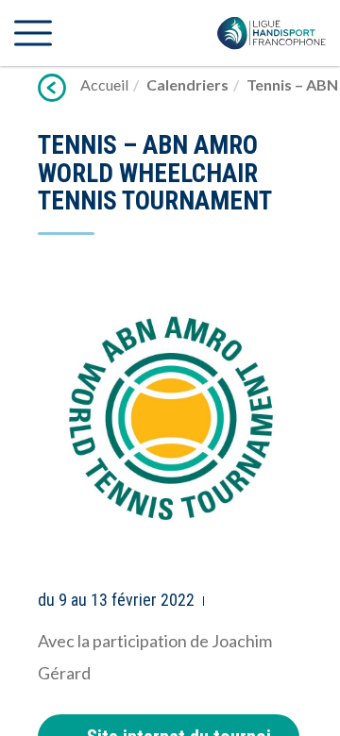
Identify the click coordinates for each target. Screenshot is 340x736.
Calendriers (187, 84)
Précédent (52, 88)
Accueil (104, 84)
